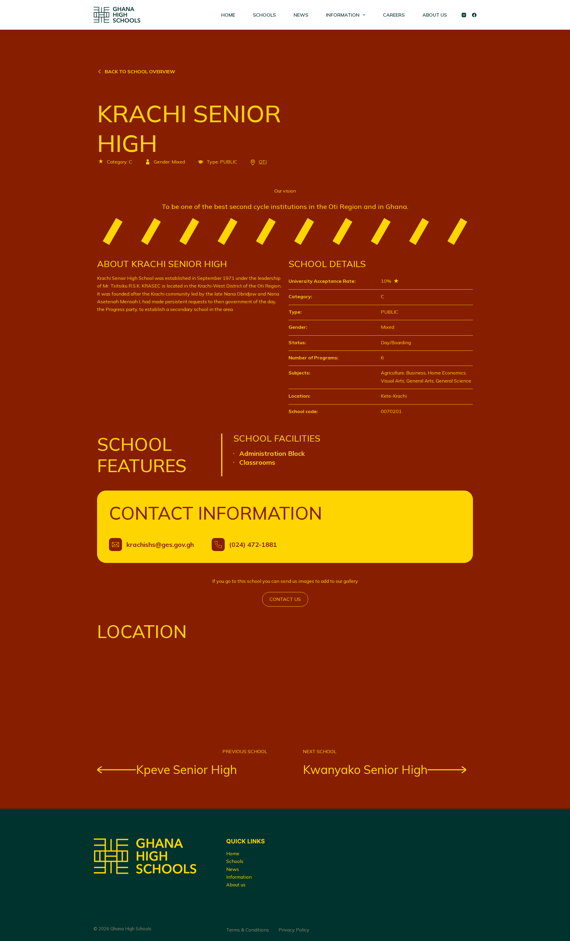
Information (239, 877)
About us (236, 885)
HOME (228, 15)
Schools (234, 861)
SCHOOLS (264, 15)
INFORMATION (343, 15)
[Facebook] (474, 15)
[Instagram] (464, 15)
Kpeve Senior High (186, 769)
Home (232, 853)
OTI (263, 162)
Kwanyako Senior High (365, 769)
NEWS (301, 15)
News (232, 869)
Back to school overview (140, 71)
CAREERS (394, 15)
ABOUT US (434, 15)
